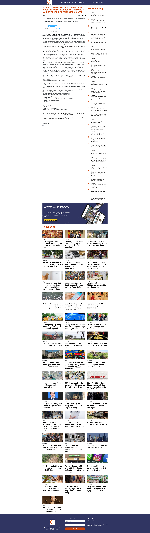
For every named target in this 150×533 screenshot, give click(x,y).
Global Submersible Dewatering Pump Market (52, 34)
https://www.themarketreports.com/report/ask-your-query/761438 (57, 76)
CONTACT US (81, 2)
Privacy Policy (51, 529)
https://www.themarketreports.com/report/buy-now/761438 (71, 62)
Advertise (56, 529)
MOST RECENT (67, 2)
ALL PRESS (74, 2)
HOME (61, 2)
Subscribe (75, 528)
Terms (47, 529)
